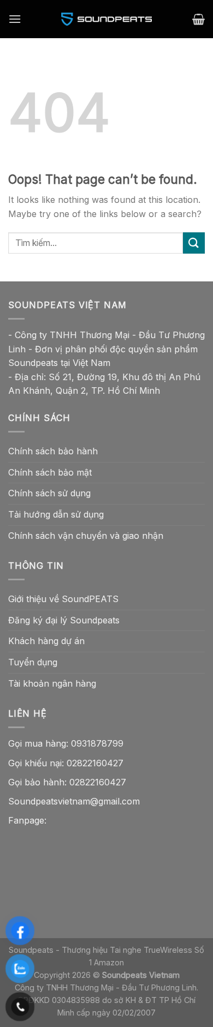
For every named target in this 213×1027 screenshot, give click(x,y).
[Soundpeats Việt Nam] (106, 19)
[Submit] (194, 243)
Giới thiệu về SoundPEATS (63, 598)
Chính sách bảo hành (53, 451)
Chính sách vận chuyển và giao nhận (85, 535)
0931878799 (97, 743)
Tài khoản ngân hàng (52, 683)
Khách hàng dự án (46, 640)
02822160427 (95, 763)
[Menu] (14, 18)
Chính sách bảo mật (50, 472)
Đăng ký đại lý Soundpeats (64, 620)
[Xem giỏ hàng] (198, 19)
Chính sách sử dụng (49, 493)
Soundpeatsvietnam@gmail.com (74, 801)
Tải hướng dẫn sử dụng (56, 514)
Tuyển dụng (32, 662)
